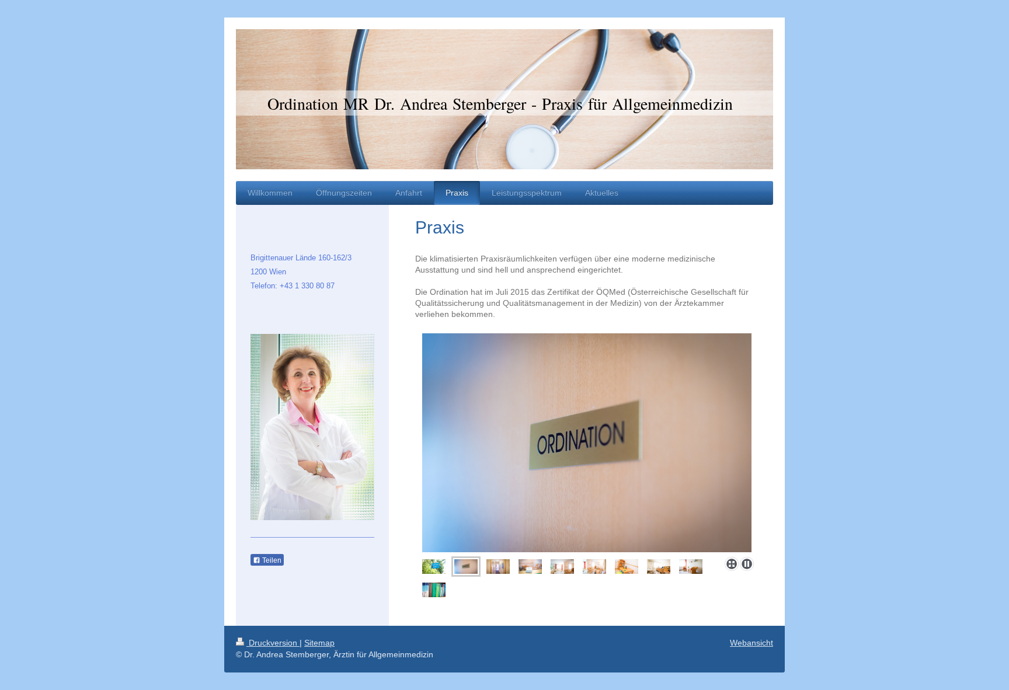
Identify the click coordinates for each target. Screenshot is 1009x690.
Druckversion (273, 642)
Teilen (270, 560)
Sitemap (319, 642)
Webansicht (751, 642)
